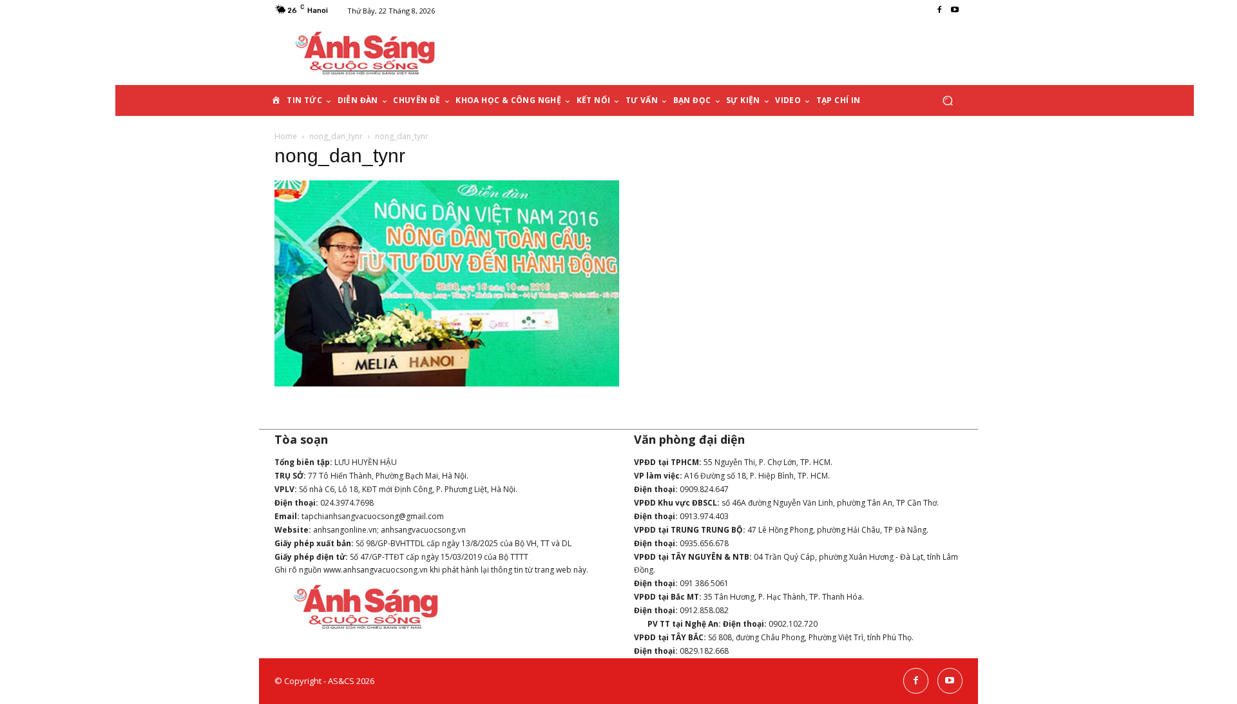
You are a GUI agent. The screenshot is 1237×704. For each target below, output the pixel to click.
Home (285, 136)
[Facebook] (939, 10)
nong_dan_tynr (336, 136)
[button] (947, 101)
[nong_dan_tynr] (446, 382)
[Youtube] (955, 10)
